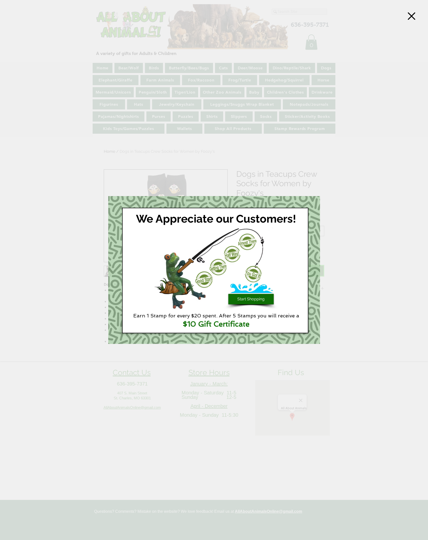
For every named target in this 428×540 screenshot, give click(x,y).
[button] (411, 16)
